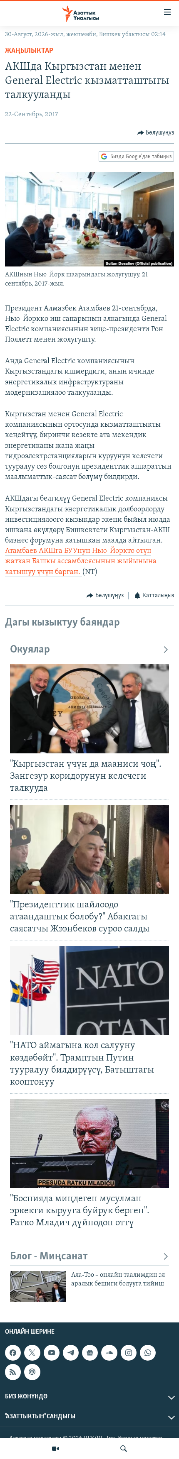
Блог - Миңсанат (49, 1256)
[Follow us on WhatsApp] (148, 1353)
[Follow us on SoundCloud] (109, 1353)
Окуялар (30, 649)
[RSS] (13, 1372)
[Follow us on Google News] (90, 1353)
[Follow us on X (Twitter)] (32, 1353)
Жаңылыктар (29, 51)
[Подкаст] (32, 1372)
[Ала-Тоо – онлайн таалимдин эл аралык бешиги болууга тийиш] (38, 1286)
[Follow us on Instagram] (129, 1353)
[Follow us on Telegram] (71, 1353)
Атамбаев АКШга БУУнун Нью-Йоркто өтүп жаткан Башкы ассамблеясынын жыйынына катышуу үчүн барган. (81, 561)
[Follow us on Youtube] (52, 1353)
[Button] (155, 132)
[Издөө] (123, 1448)
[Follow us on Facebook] (13, 1353)
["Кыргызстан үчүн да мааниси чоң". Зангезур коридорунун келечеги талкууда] (89, 708)
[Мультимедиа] (55, 1448)
